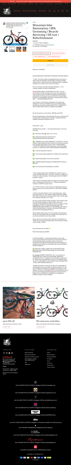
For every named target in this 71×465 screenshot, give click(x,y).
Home (34, 22)
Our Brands (30, 3)
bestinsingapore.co (50, 442)
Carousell (29, 450)
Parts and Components (30, 354)
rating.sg (49, 427)
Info (46, 46)
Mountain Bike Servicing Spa (41, 53)
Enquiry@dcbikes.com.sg (10, 361)
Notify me (50, 60)
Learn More (41, 327)
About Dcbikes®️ (12, 3)
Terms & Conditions (22, 3)
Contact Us (42, 3)
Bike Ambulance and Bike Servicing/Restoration (31, 359)
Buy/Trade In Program (30, 11)
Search (4, 3)
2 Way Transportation (39, 56)
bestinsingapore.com (51, 435)
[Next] (27, 49)
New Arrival (42, 11)
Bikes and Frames (29, 352)
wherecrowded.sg (51, 407)
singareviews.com (51, 392)
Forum (36, 3)
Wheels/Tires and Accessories (32, 356)
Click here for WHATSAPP (9, 364)
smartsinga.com (50, 385)
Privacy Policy (49, 3)
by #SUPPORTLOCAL (50, 415)
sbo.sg (59, 422)
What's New (27, 364)
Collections (17, 11)
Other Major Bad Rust (54, 56)
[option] (35, 1)
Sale (49, 11)
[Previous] (4, 49)
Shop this (7, 327)
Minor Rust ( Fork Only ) (58, 53)
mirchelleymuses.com (51, 400)
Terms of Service (58, 3)
